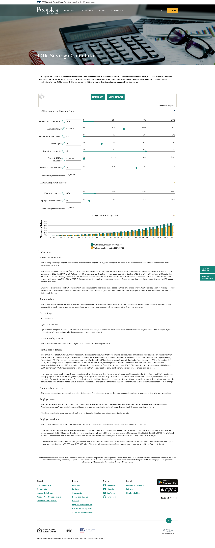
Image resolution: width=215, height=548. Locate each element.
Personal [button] (69, 10)
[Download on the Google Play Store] (167, 482)
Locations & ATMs (80, 497)
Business (75, 489)
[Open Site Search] (161, 10)
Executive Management (47, 500)
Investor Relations (45, 493)
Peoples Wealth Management (49, 497)
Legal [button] (129, 480)
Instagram (109, 497)
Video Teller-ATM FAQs (82, 512)
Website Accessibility (135, 485)
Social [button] (106, 480)
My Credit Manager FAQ (82, 504)
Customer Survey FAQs (82, 508)
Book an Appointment (208, 277)
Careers (75, 500)
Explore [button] (76, 480)
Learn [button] (101, 10)
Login (174, 10)
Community (42, 489)
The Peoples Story (45, 485)
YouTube (109, 493)
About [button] (40, 480)
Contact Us (77, 493)
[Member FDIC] (68, 529)
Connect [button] (116, 10)
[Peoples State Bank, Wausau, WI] (47, 10)
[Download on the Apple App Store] (167, 490)
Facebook (109, 485)
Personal (76, 485)
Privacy (129, 489)
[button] (107, 111)
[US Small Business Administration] (87, 530)
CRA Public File (132, 493)
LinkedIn (109, 489)
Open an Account (208, 269)
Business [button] (86, 10)
